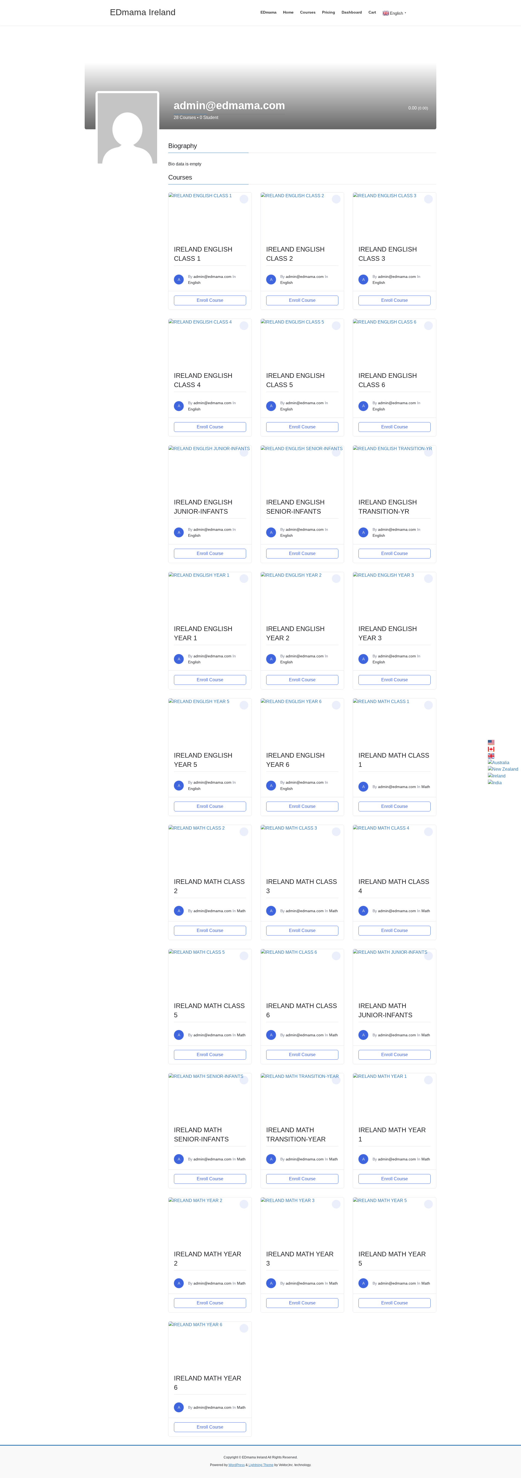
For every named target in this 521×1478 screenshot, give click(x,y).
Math (425, 786)
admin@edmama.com (212, 276)
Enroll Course (210, 300)
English (194, 282)
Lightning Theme (261, 1465)
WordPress (236, 1465)
